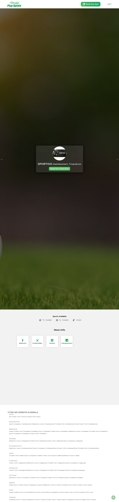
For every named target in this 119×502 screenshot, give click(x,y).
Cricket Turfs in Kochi (71, 492)
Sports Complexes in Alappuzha (76, 463)
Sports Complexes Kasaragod (75, 470)
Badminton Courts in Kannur (52, 485)
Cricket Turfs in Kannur (85, 485)
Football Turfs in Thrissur (88, 499)
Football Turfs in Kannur (69, 485)
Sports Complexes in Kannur (33, 485)
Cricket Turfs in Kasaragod (17, 470)
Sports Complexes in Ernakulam (19, 433)
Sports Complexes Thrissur (70, 499)
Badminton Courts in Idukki (70, 455)
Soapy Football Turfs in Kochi (18, 492)
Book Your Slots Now (59, 169)
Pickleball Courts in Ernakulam (41, 431)
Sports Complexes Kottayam (74, 477)
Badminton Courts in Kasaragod (37, 470)
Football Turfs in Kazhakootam (65, 424)
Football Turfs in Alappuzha (56, 463)
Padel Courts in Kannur (16, 485)
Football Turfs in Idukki (16, 455)
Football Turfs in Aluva (33, 416)
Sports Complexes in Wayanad (73, 441)
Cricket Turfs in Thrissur (54, 499)
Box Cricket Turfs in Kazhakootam (87, 424)
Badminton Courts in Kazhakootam (43, 424)
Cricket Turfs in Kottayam (56, 477)
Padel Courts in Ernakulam (59, 431)
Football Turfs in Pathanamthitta (88, 448)
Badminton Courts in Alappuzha (37, 463)
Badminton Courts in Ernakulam (79, 431)
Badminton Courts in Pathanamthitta (20, 448)
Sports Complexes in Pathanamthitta (45, 448)
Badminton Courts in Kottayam (19, 477)
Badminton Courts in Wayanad (18, 441)
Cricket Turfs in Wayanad (54, 441)
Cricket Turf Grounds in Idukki (52, 455)
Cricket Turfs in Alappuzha (17, 463)
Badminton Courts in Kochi (37, 492)
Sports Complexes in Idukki (33, 455)
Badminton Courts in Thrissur (36, 499)
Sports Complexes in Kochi (54, 492)
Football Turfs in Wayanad (37, 441)
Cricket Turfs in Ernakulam (38, 433)
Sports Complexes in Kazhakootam (20, 424)
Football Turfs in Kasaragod (56, 470)
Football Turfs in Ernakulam (98, 431)
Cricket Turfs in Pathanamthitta (67, 448)
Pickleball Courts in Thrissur (17, 499)
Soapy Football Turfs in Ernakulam (20, 431)
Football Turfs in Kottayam (38, 477)
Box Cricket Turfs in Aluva (17, 416)
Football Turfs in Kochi (86, 492)
